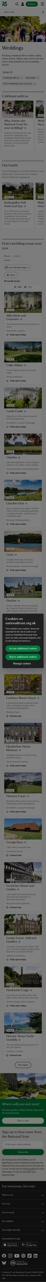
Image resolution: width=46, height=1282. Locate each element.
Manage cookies (22, 663)
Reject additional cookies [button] (23, 657)
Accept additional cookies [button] (23, 648)
